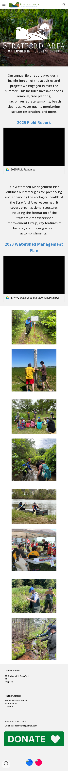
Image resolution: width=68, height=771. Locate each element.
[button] (4, 4)
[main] (34, 93)
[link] (34, 150)
